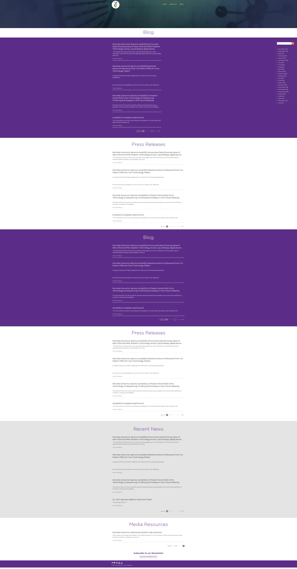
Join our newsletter (149, 556)
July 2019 (281, 78)
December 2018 (283, 87)
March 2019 (282, 82)
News (182, 4)
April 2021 (281, 53)
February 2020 (283, 73)
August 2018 (282, 94)
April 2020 (281, 69)
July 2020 (281, 62)
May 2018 (281, 96)
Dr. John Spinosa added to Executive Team (132, 499)
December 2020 (283, 60)
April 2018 (281, 98)
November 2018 (283, 89)
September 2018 (283, 91)
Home (165, 4)
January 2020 (282, 76)
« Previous (176, 545)
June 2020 (282, 65)
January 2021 (282, 58)
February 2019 (283, 85)
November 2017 (283, 100)
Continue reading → (118, 58)
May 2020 (281, 67)
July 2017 (281, 103)
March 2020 (282, 71)
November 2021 (283, 49)
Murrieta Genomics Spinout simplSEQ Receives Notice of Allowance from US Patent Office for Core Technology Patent (136, 68)
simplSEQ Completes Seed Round (128, 117)
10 (156, 131)
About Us (173, 4)
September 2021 (283, 51)
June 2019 (281, 80)
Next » (159, 131)
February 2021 (283, 56)
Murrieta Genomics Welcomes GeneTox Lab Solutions (137, 532)
